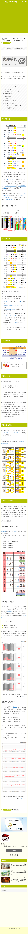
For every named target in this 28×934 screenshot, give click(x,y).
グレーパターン (19, 301)
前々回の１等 (9, 199)
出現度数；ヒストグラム (13, 107)
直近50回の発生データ (10, 101)
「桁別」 (15, 531)
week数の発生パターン (10, 186)
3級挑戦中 (14, 850)
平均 (5, 188)
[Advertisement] (14, 18)
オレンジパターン (11, 180)
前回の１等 (5, 433)
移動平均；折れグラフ (12, 109)
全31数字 (3, 531)
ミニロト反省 (8, 93)
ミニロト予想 (8, 89)
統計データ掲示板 (9, 103)
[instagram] (13, 855)
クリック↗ (24, 696)
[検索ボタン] (26, 2)
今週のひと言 (8, 98)
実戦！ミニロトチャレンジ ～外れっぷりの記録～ (17, 365)
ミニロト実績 (8, 96)
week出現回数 (22, 186)
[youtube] (18, 855)
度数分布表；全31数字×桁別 (14, 105)
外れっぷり (16, 809)
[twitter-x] (10, 855)
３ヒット (16, 322)
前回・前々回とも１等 (10, 316)
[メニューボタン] (2, 2)
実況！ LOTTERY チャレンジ (14, 2)
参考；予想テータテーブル (13, 91)
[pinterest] (15, 855)
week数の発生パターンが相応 (11, 305)
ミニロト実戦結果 (6, 42)
